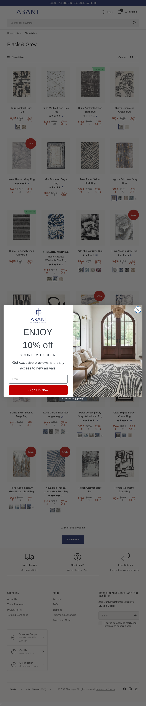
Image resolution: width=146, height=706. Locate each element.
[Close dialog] (138, 310)
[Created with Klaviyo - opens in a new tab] (73, 399)
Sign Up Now (38, 390)
